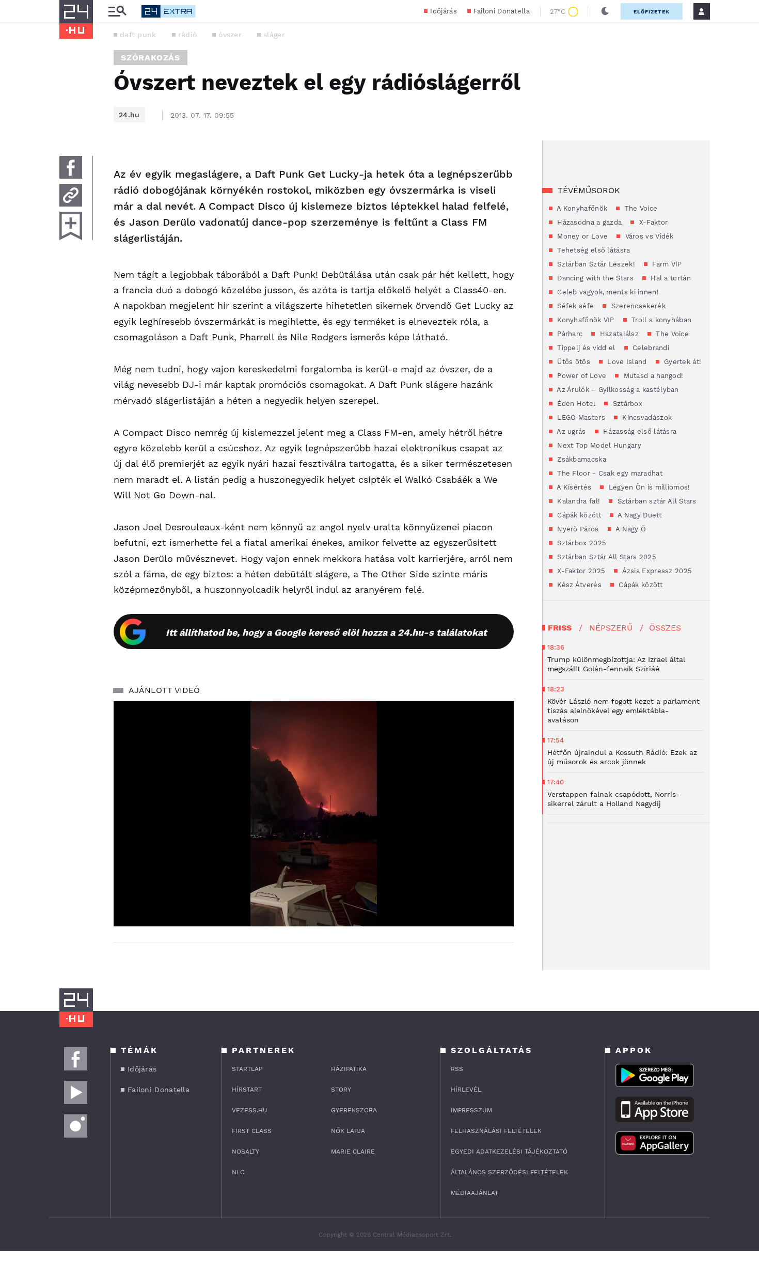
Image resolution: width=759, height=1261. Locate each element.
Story (341, 1089)
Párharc (568, 334)
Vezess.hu (249, 1110)
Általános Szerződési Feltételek (509, 1172)
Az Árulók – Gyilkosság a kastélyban (617, 389)
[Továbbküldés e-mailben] (70, 195)
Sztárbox (626, 403)
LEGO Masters (580, 417)
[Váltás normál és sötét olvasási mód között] (605, 11)
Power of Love (580, 376)
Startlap (247, 1069)
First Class (252, 1130)
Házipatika (349, 1069)
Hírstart (247, 1089)
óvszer (230, 34)
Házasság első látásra (639, 431)
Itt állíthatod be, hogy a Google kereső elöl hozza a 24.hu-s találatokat (326, 632)
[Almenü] (117, 11)
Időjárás (443, 11)
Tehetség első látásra (592, 250)
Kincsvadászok (646, 417)
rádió (187, 34)
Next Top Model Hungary (598, 445)
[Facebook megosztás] (70, 167)
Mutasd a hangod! (652, 376)
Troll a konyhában (660, 320)
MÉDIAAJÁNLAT (474, 1192)
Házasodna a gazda (588, 222)
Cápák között (578, 515)
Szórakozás (150, 57)
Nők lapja (348, 1130)
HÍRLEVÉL (466, 1089)
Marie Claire (353, 1151)
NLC (238, 1172)
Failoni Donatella (501, 11)
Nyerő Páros (577, 529)
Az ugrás (570, 431)
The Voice (639, 208)
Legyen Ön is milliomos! (648, 487)
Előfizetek (652, 11)
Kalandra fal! (577, 501)
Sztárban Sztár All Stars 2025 (605, 557)
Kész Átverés (578, 585)
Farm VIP (666, 264)
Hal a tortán (670, 278)
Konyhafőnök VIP (584, 320)
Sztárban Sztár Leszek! (595, 264)
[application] (314, 813)
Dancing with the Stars (594, 278)
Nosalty (245, 1151)
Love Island (626, 362)
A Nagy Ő (630, 529)
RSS (457, 1069)
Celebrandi (649, 348)
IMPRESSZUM (471, 1110)
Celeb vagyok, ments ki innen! (607, 292)
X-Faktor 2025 (580, 571)
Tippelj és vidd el (585, 348)
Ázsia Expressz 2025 (656, 571)
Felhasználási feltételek (496, 1130)
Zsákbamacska (580, 459)
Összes (665, 628)
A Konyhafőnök (581, 208)
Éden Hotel (575, 403)
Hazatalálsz (618, 334)
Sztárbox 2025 (580, 543)
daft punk (138, 34)
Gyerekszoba (354, 1110)
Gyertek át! (682, 362)
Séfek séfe (574, 306)
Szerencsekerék (637, 306)
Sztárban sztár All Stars (656, 501)
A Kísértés (573, 487)
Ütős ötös (572, 362)
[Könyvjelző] (70, 226)
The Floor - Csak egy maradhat (608, 473)
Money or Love (581, 236)
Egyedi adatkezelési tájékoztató (509, 1151)
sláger (274, 34)
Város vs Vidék (648, 236)
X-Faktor (652, 222)
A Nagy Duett (638, 515)
